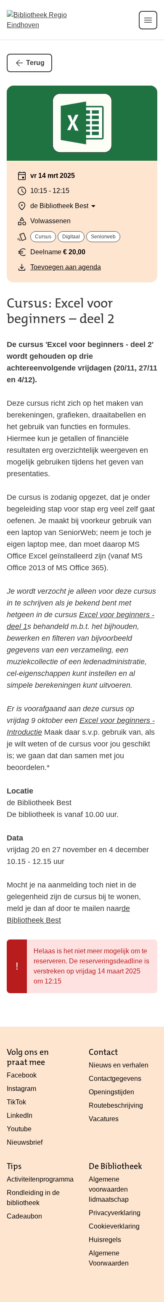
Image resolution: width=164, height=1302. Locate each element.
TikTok (16, 1102)
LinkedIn (19, 1115)
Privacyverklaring (114, 1212)
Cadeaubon (24, 1216)
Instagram (21, 1088)
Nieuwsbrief (24, 1142)
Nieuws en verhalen (118, 1065)
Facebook (22, 1075)
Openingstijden (111, 1092)
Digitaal (71, 237)
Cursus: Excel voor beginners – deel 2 (61, 311)
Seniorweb (103, 237)
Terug (35, 62)
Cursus (43, 237)
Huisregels (105, 1239)
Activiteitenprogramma (40, 1179)
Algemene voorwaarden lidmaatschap (109, 1189)
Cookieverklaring (114, 1226)
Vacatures (104, 1118)
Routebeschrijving (116, 1105)
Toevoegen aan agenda (65, 267)
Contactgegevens (115, 1078)
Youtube (19, 1128)
